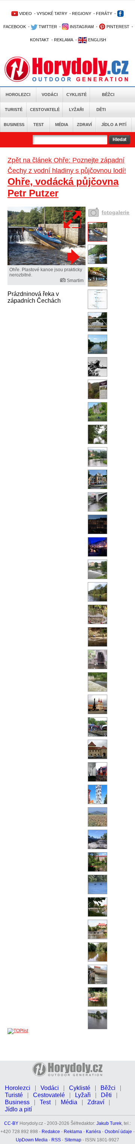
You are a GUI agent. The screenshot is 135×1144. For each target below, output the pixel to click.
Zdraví (84, 124)
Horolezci (18, 94)
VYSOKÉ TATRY (52, 13)
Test (38, 124)
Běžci (108, 94)
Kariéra (93, 1131)
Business (14, 124)
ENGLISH (96, 40)
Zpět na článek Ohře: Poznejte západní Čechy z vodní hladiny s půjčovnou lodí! (67, 165)
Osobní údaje (118, 1131)
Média (61, 124)
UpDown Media (32, 1139)
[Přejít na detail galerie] (47, 263)
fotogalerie (115, 212)
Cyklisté (76, 94)
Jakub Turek (109, 1123)
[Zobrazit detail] (97, 240)
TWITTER (47, 26)
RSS (56, 1139)
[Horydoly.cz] (67, 67)
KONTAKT (39, 40)
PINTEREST (117, 26)
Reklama (73, 1131)
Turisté (13, 109)
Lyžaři (76, 109)
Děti (101, 109)
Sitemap (72, 1139)
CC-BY (11, 1123)
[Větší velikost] (73, 219)
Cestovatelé (45, 109)
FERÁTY (104, 13)
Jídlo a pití (113, 124)
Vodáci (50, 94)
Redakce (51, 1131)
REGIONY (81, 13)
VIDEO (25, 13)
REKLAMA (63, 40)
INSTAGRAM (81, 26)
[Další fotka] (72, 256)
